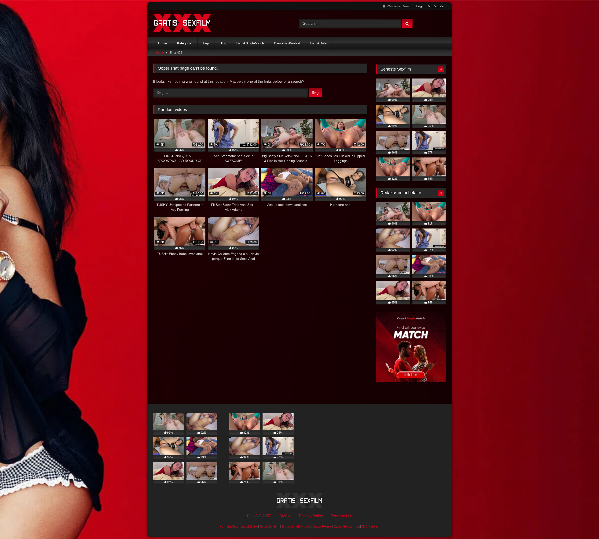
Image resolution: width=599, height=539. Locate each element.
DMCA (285, 516)
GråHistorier (371, 526)
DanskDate (318, 43)
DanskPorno (322, 526)
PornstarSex (228, 526)
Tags (206, 43)
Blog (223, 43)
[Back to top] (584, 525)
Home (162, 43)
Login (420, 6)
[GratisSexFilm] (182, 24)
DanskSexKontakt (287, 43)
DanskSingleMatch (250, 43)
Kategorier (185, 43)
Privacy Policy (311, 516)
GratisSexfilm (269, 526)
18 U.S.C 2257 (258, 516)
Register (438, 6)
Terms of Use (342, 516)
